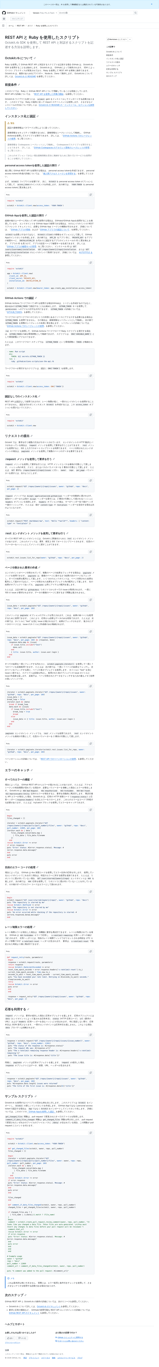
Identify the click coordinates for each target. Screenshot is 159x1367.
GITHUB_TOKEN (14, 312)
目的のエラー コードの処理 (20, 867)
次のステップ (14, 1295)
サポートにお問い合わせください (71, 1341)
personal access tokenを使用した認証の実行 (31, 165)
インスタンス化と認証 (20, 116)
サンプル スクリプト (19, 1096)
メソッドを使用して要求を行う (28, 459)
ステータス (45, 1358)
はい (11, 1338)
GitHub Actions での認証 (19, 298)
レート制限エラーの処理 (18, 927)
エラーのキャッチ (17, 770)
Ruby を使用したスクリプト (47, 26)
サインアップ (17, 19)
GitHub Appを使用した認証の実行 (24, 215)
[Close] (152, 4)
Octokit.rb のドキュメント (49, 1306)
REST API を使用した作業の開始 (48, 94)
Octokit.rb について (19, 58)
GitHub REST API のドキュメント (24, 1313)
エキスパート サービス (66, 1358)
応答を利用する (15, 1009)
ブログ (79, 1358)
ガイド (30, 26)
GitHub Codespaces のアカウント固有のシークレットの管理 (61, 147)
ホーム (11, 26)
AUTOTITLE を (86, 252)
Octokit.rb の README (25, 76)
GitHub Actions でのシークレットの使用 (25, 326)
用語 (25, 1358)
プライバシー (34, 1358)
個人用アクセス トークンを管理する (59, 173)
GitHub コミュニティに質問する (70, 1337)
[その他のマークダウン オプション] (130, 39)
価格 (53, 1358)
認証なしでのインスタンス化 (21, 396)
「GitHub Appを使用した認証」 (41, 1111)
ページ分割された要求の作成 (21, 567)
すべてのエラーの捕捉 (17, 779)
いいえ (23, 1338)
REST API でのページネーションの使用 (58, 759)
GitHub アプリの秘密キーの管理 (21, 246)
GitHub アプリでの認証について (54, 229)
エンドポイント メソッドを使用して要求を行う (35, 533)
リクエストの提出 (17, 436)
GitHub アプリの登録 (20, 229)
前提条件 (11, 84)
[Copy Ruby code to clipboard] (90, 194)
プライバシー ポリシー (12, 1342)
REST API (20, 26)
